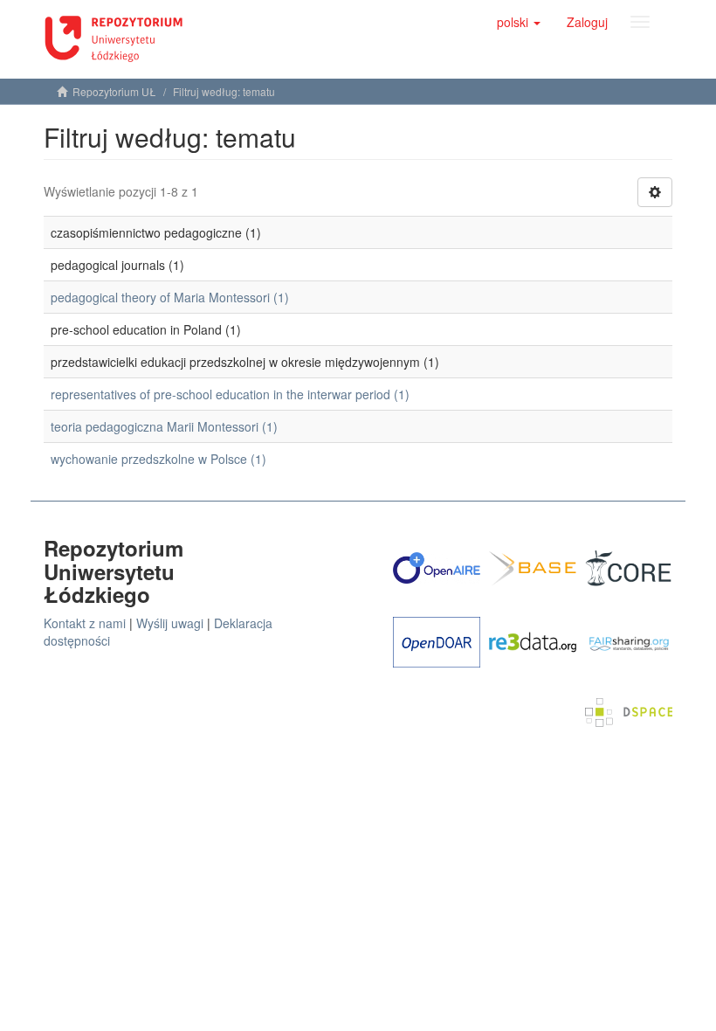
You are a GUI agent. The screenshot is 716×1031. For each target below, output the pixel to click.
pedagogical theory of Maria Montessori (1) (170, 297)
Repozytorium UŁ (114, 91)
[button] (519, 22)
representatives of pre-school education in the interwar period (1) (230, 394)
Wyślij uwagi (169, 623)
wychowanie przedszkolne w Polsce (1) (158, 458)
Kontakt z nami (85, 623)
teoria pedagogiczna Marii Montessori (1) (164, 426)
